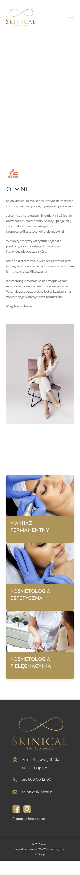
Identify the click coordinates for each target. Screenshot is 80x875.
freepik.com (36, 819)
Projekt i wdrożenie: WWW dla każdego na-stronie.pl (40, 852)
